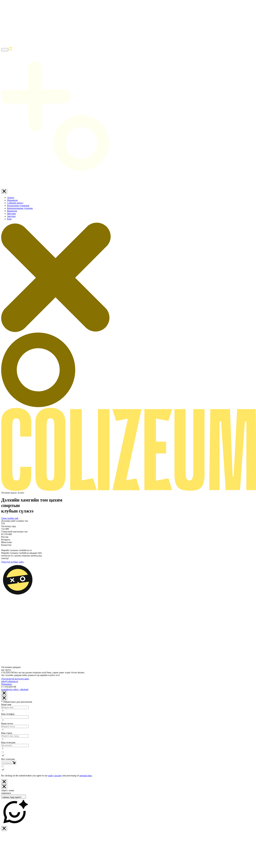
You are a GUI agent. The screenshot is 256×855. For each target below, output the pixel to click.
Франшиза (12, 200)
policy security (55, 775)
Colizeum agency (15, 203)
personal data (85, 775)
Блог (9, 219)
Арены (10, 197)
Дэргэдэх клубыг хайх (12, 562)
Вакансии (12, 211)
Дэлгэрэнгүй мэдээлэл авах (15, 678)
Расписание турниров (18, 205)
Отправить (7, 763)
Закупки (11, 216)
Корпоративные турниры (20, 208)
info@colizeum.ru (9, 681)
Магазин (11, 213)
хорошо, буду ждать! (12, 797)
